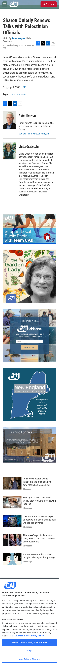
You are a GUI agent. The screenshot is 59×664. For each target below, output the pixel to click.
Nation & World (19, 94)
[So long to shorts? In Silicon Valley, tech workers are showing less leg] (12, 502)
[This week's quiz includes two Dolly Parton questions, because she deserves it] (12, 540)
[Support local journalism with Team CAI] (29, 229)
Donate (50, 4)
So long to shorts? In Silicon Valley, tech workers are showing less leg (39, 500)
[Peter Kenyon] (9, 120)
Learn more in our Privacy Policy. (28, 636)
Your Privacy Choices (29, 659)
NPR (23, 87)
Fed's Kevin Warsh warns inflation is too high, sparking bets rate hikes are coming (37, 481)
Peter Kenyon (18, 38)
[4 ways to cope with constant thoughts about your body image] (12, 559)
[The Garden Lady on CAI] (29, 276)
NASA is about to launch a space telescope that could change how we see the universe (39, 519)
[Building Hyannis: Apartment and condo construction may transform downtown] (29, 445)
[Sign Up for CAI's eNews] (29, 335)
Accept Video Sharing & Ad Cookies (29, 642)
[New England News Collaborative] (29, 394)
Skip (29, 651)
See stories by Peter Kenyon (34, 133)
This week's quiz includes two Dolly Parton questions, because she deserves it (39, 538)
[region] (29, 621)
